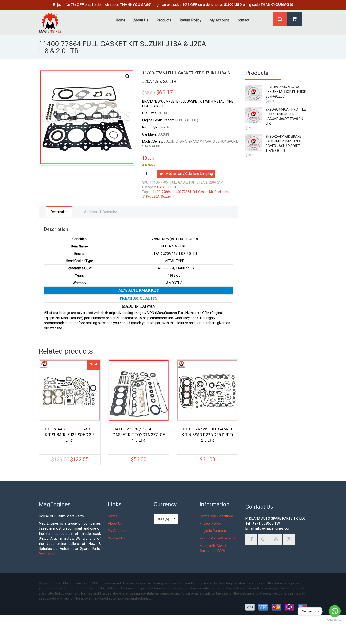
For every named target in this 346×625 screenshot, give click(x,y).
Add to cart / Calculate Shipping (189, 174)
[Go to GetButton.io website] (334, 620)
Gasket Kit (221, 192)
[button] (127, 76)
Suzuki (166, 196)
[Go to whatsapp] (335, 611)
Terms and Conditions (217, 516)
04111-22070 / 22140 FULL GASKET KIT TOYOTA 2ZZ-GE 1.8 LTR (139, 435)
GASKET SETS (168, 187)
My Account (117, 531)
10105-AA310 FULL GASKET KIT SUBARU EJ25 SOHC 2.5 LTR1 (69, 435)
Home (112, 516)
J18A (146, 196)
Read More (47, 554)
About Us (115, 523)
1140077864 (181, 192)
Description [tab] (59, 212)
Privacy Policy (210, 523)
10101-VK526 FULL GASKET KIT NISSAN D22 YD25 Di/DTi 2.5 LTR (207, 435)
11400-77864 (161, 192)
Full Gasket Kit (203, 192)
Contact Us (116, 538)
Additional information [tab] (101, 212)
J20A (156, 196)
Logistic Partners (213, 531)
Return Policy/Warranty (217, 538)
